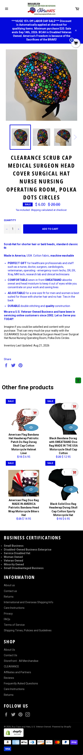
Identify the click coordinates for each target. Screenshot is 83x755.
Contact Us (10, 655)
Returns (9, 596)
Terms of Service (14, 624)
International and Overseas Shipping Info (28, 602)
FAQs (7, 619)
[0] (75, 43)
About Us (9, 649)
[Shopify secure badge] (14, 735)
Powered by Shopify (61, 726)
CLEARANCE (11, 666)
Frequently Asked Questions (21, 683)
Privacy (8, 613)
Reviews (9, 677)
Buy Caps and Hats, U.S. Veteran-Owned (31, 726)
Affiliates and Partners (17, 672)
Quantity (10, 220)
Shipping (36, 210)
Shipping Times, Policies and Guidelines (28, 630)
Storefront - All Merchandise (21, 660)
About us (9, 585)
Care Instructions (14, 607)
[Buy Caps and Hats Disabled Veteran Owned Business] (41, 8)
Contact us (10, 591)
